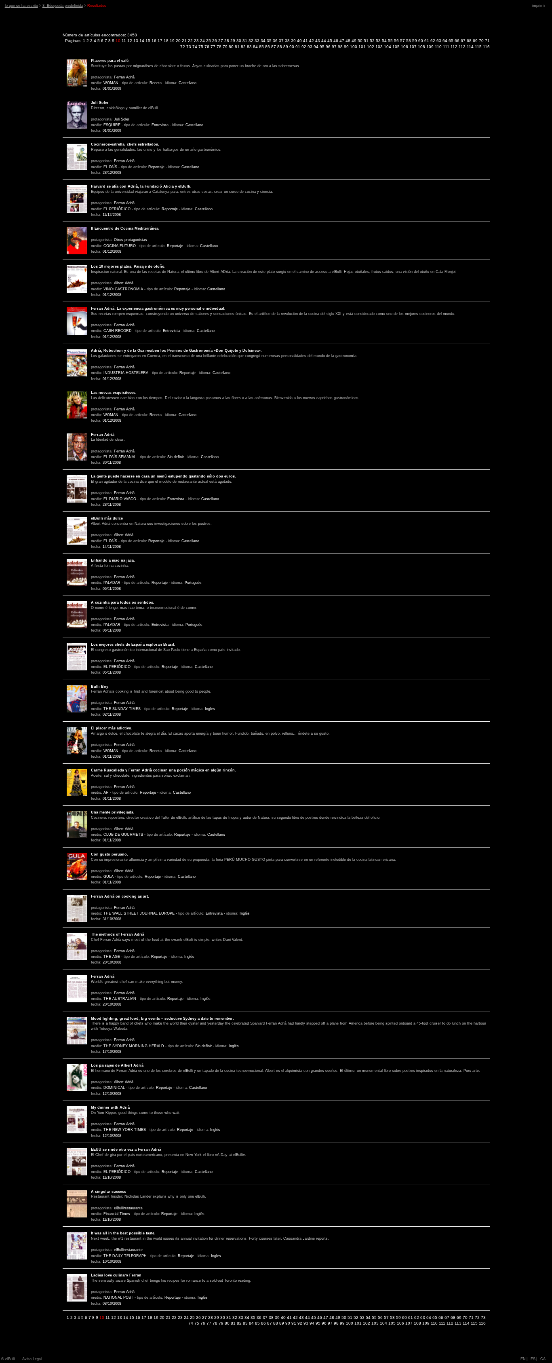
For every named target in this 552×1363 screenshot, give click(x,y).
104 (387, 46)
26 (214, 40)
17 (160, 40)
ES (533, 1359)
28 (226, 40)
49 (354, 40)
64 (444, 40)
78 (219, 46)
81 (237, 46)
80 (231, 46)
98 (340, 46)
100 (353, 46)
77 (213, 46)
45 (329, 40)
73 (188, 46)
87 (273, 46)
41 (305, 40)
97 (334, 46)
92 (303, 46)
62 (432, 40)
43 (317, 40)
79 (225, 46)
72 (182, 46)
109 (430, 46)
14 (141, 40)
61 (426, 40)
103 (379, 46)
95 (322, 46)
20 (178, 40)
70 (481, 40)
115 (478, 46)
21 (184, 40)
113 (462, 46)
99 (346, 46)
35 (269, 40)
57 (402, 40)
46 (335, 40)
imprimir (539, 6)
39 (293, 40)
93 (310, 46)
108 (421, 46)
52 (372, 40)
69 (475, 40)
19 (172, 40)
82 (243, 46)
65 (451, 40)
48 (348, 40)
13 (135, 40)
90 (291, 46)
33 (257, 40)
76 (206, 46)
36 (275, 40)
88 (279, 46)
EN (523, 1359)
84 (255, 46)
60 (420, 40)
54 (384, 40)
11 (124, 40)
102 (370, 46)
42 (311, 40)
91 (297, 46)
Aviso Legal (32, 1359)
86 (267, 46)
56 (396, 40)
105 (396, 46)
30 (238, 40)
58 (408, 40)
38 (287, 40)
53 (378, 40)
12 (129, 40)
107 (413, 46)
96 (328, 46)
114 (470, 46)
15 (147, 40)
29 (232, 40)
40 (299, 40)
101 (362, 46)
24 (202, 40)
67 (463, 40)
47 (341, 40)
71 (487, 40)
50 (360, 40)
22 (190, 40)
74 (194, 46)
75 (200, 46)
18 (166, 40)
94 (316, 46)
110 (438, 46)
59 (414, 40)
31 (244, 40)
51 (366, 40)
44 (323, 40)
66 (457, 40)
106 (404, 46)
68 (469, 40)
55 (390, 40)
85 (261, 46)
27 (220, 40)
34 (263, 40)
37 (281, 40)
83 (249, 46)
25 (208, 40)
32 (251, 40)
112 (454, 46)
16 (154, 40)
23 (196, 40)
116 (486, 46)
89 (285, 46)
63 (438, 40)
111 (446, 46)
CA (543, 1359)
